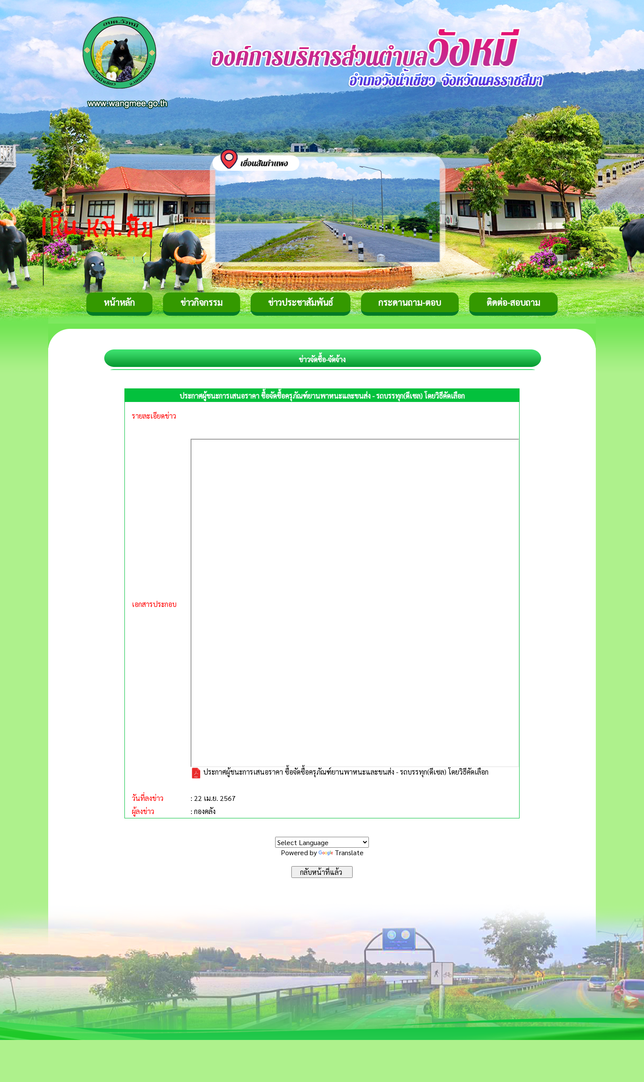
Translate (349, 852)
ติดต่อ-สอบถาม (513, 302)
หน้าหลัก (119, 302)
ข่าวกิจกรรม (201, 302)
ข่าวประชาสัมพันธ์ (300, 302)
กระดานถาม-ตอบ (410, 302)
